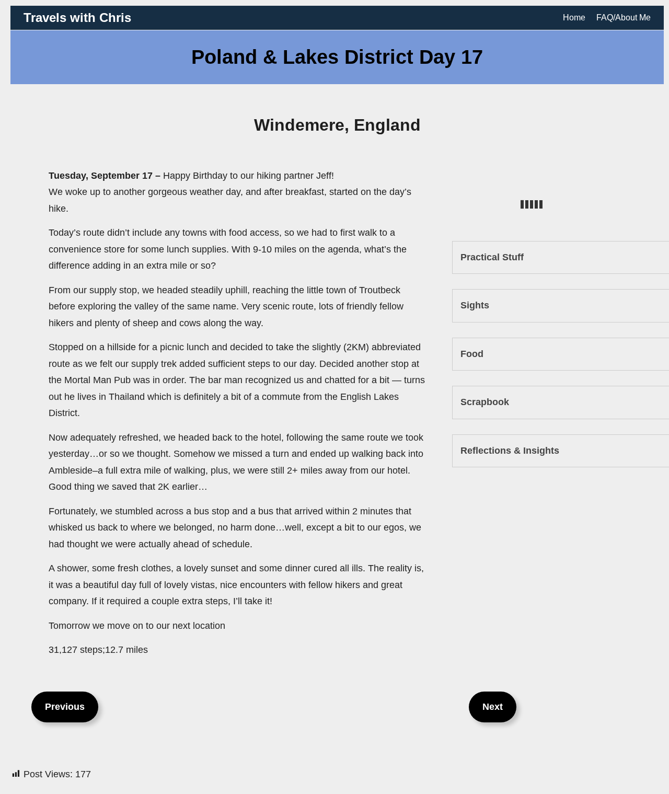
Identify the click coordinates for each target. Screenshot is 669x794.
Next (492, 706)
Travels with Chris (77, 17)
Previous (65, 706)
